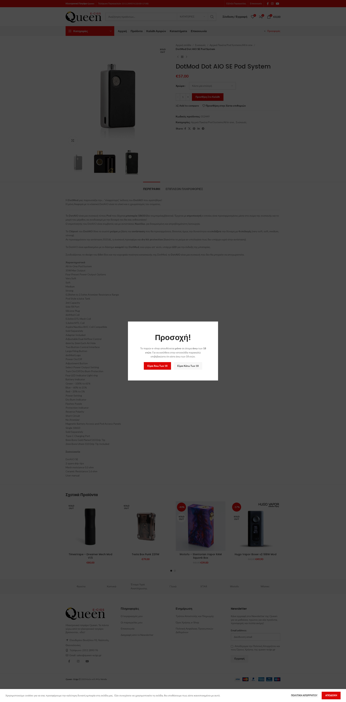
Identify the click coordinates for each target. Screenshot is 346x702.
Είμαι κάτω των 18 (188, 365)
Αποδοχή (331, 695)
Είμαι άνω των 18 (157, 365)
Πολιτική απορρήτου (304, 695)
